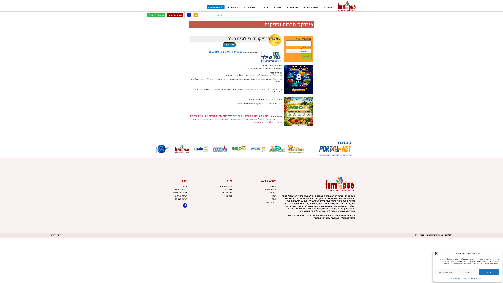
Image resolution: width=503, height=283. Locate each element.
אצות (266, 7)
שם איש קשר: (275, 65)
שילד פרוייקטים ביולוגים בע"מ (225, 52)
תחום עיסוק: (276, 116)
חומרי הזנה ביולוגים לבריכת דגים (218, 116)
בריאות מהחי (252, 7)
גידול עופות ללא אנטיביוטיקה (245, 116)
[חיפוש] (196, 15)
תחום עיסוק (306, 48)
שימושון (234, 7)
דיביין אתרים (56, 235)
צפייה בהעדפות (445, 272)
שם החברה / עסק (303, 39)
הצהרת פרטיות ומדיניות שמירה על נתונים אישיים (467, 278)
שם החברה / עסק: (251, 52)
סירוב (467, 272)
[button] (436, 253)
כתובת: (278, 69)
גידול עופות (264, 116)
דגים (279, 7)
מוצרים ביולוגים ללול (267, 119)
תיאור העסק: (276, 73)
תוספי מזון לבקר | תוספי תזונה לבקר (213, 119)
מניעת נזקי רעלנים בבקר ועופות (243, 119)
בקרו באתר (229, 44)
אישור (488, 272)
